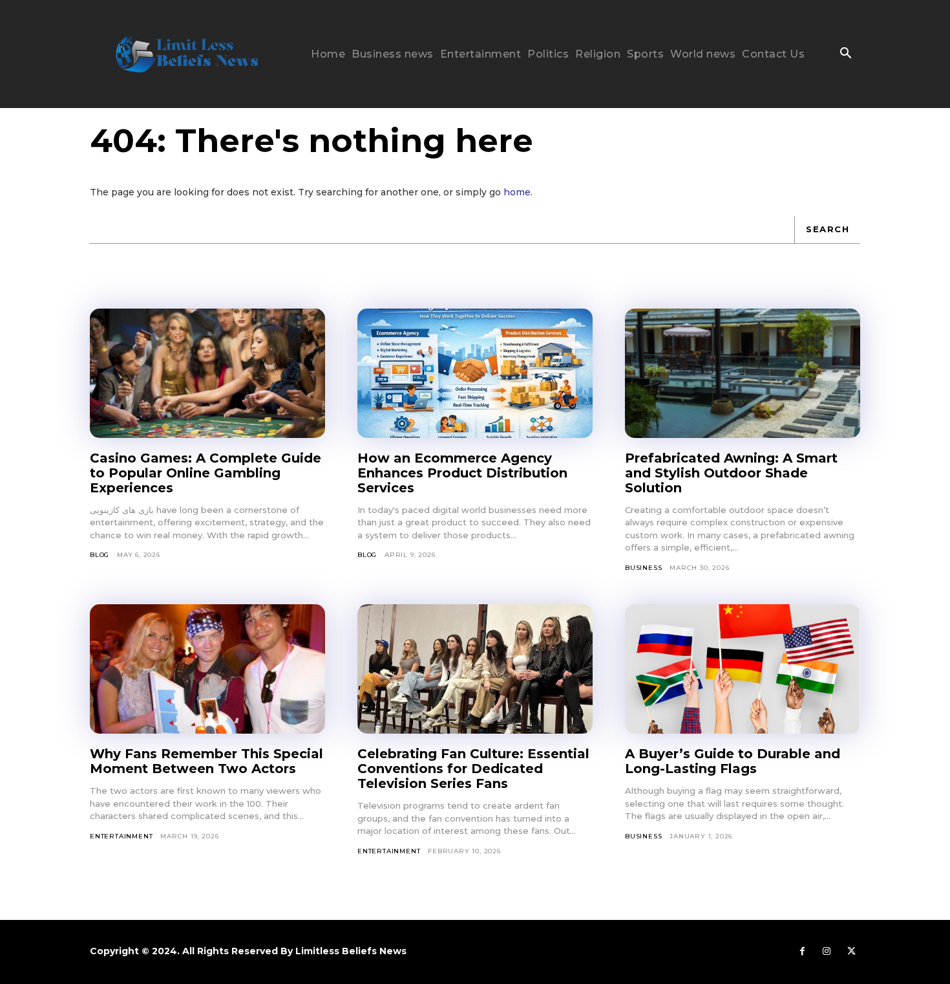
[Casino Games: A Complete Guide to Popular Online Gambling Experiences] (207, 373)
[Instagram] (827, 952)
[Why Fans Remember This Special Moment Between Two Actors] (207, 669)
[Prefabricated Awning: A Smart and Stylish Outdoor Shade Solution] (742, 373)
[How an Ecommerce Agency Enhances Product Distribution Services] (475, 373)
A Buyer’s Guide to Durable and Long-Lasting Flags (732, 761)
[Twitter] (851, 952)
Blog (99, 555)
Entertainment (121, 836)
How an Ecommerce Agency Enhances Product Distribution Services (462, 473)
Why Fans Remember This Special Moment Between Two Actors (206, 761)
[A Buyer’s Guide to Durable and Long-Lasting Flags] (742, 669)
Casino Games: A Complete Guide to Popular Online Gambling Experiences (205, 473)
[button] (845, 54)
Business (643, 567)
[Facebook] (802, 952)
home (517, 192)
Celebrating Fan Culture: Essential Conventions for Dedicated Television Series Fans (473, 768)
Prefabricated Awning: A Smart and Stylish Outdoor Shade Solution (731, 473)
